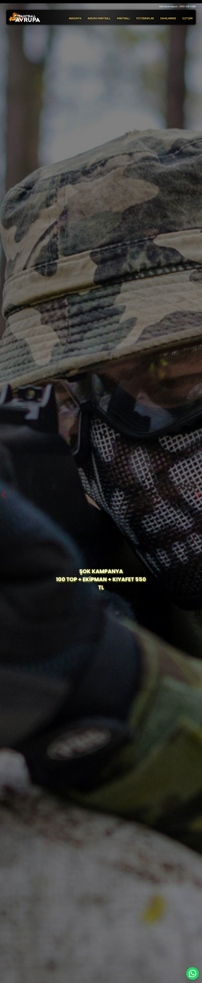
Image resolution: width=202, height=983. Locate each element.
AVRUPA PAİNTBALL (99, 18)
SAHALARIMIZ (168, 18)
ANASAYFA (75, 18)
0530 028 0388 (187, 6)
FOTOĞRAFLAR (145, 18)
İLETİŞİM (187, 18)
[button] (4, 494)
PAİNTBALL (123, 18)
